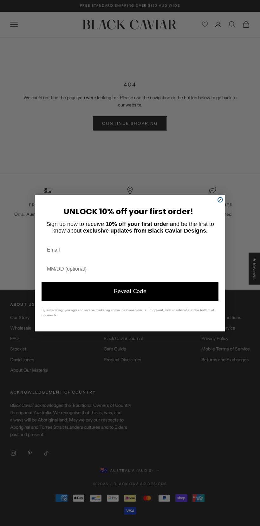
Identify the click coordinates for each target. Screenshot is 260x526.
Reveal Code (130, 291)
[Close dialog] (220, 199)
